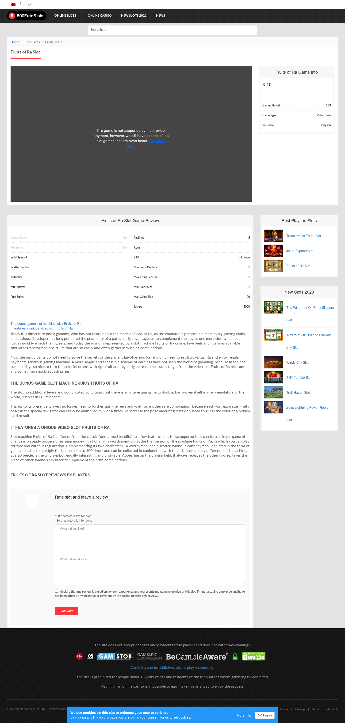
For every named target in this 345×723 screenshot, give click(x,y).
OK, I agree (265, 715)
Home (15, 42)
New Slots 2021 (134, 15)
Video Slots (324, 115)
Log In (28, 4)
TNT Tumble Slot (298, 377)
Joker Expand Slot (299, 250)
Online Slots (65, 15)
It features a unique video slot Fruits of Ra (42, 328)
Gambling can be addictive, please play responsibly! (172, 668)
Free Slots (32, 42)
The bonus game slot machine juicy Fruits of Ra (46, 323)
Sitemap (300, 709)
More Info (244, 715)
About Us (332, 709)
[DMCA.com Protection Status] (255, 656)
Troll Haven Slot (298, 392)
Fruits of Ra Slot (298, 265)
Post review (66, 611)
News (160, 15)
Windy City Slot (297, 362)
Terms (315, 709)
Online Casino (100, 15)
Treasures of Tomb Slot (303, 235)
